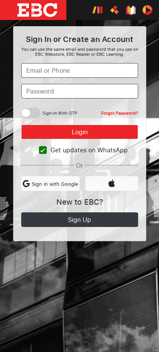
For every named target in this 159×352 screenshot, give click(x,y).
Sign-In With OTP (59, 113)
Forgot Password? (119, 113)
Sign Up (79, 219)
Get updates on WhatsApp (89, 150)
